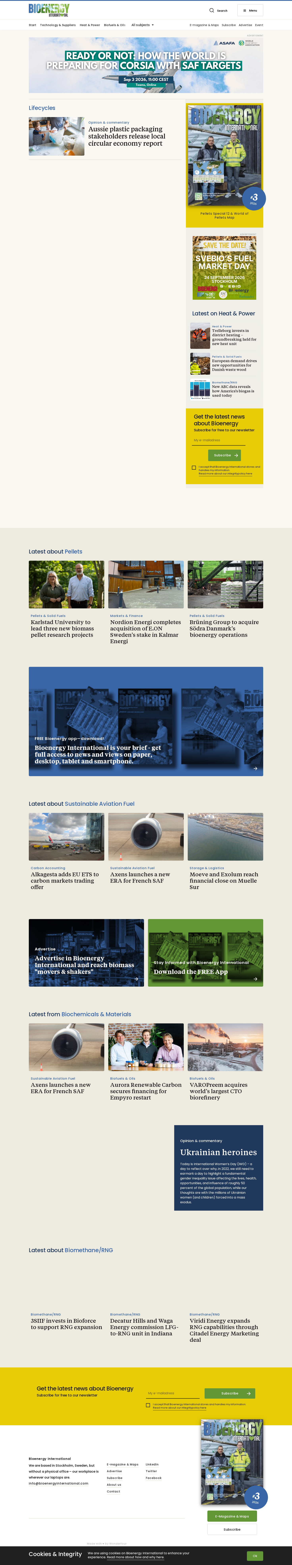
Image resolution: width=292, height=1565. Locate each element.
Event (259, 25)
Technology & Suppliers (58, 25)
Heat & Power (90, 25)
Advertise (245, 25)
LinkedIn (152, 1464)
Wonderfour (118, 1544)
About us (114, 1485)
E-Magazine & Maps (232, 1516)
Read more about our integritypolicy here (225, 473)
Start (32, 25)
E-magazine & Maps (204, 25)
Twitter (151, 1471)
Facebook (153, 1478)
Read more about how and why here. (135, 1557)
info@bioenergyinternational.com (58, 1483)
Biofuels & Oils (115, 25)
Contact (113, 1491)
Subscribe (229, 25)
